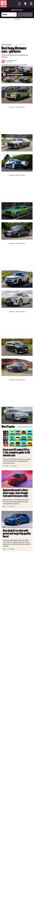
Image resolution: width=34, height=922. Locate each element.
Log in (25, 5)
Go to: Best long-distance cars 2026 (14, 65)
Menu (31, 5)
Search (19, 5)
